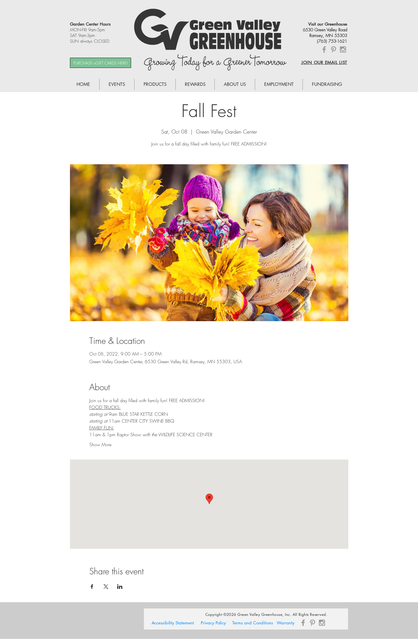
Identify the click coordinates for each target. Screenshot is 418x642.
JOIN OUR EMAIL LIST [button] (324, 62)
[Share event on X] (106, 586)
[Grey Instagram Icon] (343, 49)
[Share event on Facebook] (92, 586)
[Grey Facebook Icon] (324, 49)
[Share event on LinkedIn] (120, 586)
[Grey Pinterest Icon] (333, 49)
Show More (100, 444)
